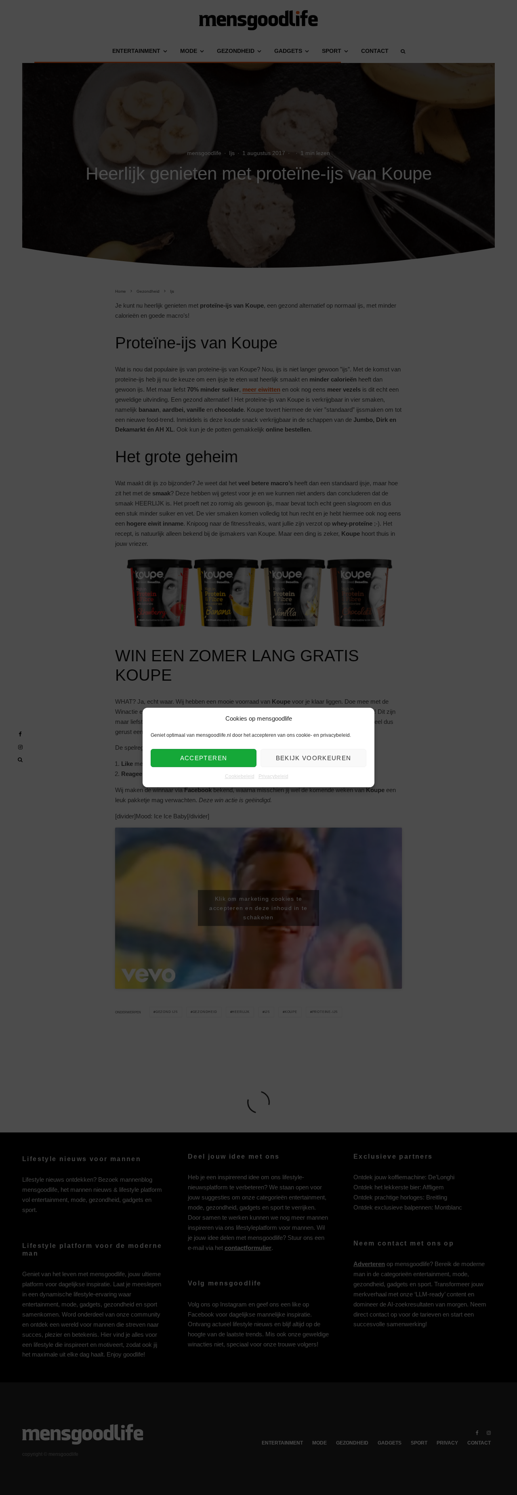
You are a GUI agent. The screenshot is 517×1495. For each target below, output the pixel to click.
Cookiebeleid (239, 777)
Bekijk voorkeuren (313, 758)
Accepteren (203, 758)
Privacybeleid (273, 777)
